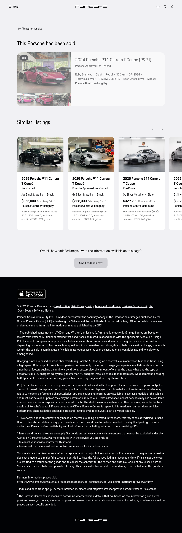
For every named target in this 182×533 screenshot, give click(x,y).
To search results (32, 28)
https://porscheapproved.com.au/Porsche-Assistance (124, 489)
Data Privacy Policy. (82, 306)
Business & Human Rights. (137, 306)
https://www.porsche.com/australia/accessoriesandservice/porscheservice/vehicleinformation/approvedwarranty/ (85, 482)
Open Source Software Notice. (35, 310)
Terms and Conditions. (108, 306)
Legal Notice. (62, 306)
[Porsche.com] (91, 7)
